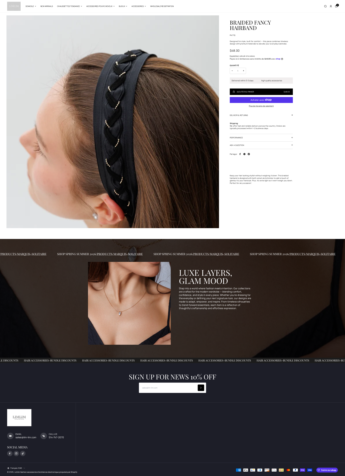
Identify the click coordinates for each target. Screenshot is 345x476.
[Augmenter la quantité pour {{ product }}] (243, 71)
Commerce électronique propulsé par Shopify (57, 472)
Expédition (234, 56)
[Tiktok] (22, 453)
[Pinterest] (248, 154)
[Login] (330, 6)
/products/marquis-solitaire (80, 254)
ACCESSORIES (138, 6)
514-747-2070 (56, 437)
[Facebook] (240, 154)
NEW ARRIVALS (46, 6)
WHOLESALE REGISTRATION (162, 6)
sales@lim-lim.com (25, 437)
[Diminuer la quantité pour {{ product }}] (232, 71)
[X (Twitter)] (244, 154)
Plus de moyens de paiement (261, 106)
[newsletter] (201, 388)
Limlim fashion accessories (26, 472)
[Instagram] (16, 453)
